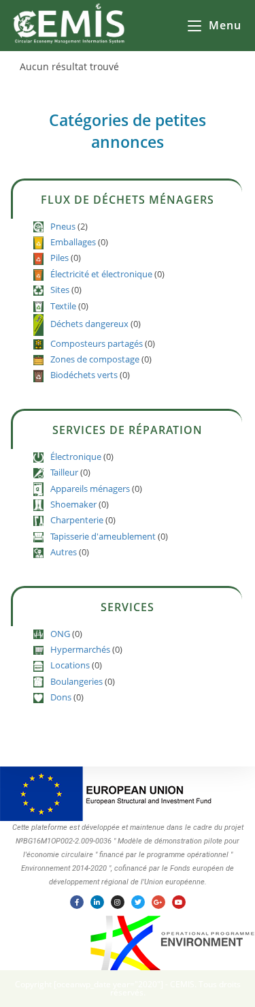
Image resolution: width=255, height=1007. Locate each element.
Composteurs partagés (96, 343)
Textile (63, 306)
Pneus (62, 226)
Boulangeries (76, 681)
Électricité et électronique (101, 274)
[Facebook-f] (77, 902)
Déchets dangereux (89, 323)
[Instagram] (117, 902)
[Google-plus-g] (158, 902)
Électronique (75, 456)
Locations (70, 665)
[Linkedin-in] (97, 902)
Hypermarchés (80, 649)
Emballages (73, 242)
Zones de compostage (94, 359)
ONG (60, 634)
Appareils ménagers (90, 488)
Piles (59, 257)
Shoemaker (73, 504)
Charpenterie (76, 520)
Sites (59, 289)
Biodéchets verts (84, 375)
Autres (63, 552)
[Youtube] (179, 902)
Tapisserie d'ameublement (103, 536)
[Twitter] (138, 902)
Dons (60, 697)
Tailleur (64, 472)
